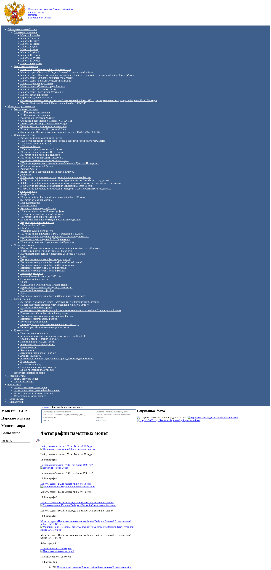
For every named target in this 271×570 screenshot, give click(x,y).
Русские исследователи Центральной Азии (43, 129)
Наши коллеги (15, 401)
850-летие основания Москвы (36, 200)
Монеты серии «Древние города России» (42, 86)
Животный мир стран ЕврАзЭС (37, 344)
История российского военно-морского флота (44, 327)
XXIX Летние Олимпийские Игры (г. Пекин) (44, 284)
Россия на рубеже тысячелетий (36, 231)
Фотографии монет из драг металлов (33, 393)
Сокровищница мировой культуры (39, 367)
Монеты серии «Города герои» (36, 83)
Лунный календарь (30, 355)
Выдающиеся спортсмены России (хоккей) (43, 270)
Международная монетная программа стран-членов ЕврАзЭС (53, 336)
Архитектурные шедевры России (38, 208)
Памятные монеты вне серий (29, 372)
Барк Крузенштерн (30, 202)
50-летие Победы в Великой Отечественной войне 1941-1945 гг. (54, 304)
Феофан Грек (27, 194)
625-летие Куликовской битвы (36, 166)
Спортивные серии (24, 245)
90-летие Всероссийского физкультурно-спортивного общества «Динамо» (60, 248)
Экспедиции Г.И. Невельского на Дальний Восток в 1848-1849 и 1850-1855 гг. (62, 132)
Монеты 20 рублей (30, 57)
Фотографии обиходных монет (30, 387)
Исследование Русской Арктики (37, 118)
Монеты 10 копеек (30, 41)
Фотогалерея (14, 384)
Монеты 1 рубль (29, 46)
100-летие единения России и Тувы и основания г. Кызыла (51, 233)
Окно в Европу (28, 191)
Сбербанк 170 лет (29, 228)
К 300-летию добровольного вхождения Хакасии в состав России (55, 177)
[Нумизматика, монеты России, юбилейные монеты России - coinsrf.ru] (15, 24)
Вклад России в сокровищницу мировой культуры (47, 171)
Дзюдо (23, 293)
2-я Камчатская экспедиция (35, 115)
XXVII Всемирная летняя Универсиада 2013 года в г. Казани (52, 253)
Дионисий (26, 174)
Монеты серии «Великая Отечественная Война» (46, 80)
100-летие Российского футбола (37, 290)
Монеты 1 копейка (30, 35)
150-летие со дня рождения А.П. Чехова (41, 149)
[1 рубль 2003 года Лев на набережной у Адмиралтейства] (168, 420)
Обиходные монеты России (22, 29)
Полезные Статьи (17, 375)
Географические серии (26, 109)
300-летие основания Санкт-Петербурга (41, 157)
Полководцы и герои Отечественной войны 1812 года (49, 324)
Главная (44, 407)
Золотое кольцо (28, 205)
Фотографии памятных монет (30, 396)
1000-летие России (30, 146)
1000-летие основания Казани (36, 143)
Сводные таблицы (24, 381)
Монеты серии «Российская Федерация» (42, 92)
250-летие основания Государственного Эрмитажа (47, 242)
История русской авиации (34, 321)
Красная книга (28, 350)
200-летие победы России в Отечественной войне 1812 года (52, 197)
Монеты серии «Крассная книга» (38, 89)
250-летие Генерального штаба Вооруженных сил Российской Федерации (59, 302)
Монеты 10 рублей (30, 55)
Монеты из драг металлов (21, 106)
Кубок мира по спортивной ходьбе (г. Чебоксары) (46, 287)
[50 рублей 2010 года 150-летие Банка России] (213, 417)
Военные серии (22, 299)
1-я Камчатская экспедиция (35, 112)
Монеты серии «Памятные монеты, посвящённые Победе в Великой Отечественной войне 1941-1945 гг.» (77, 75)
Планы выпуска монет (26, 378)
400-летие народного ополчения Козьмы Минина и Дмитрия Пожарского (59, 163)
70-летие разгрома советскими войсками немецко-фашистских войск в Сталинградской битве (70, 310)
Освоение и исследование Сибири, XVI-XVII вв (46, 120)
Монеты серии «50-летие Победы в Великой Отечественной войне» (56, 72)
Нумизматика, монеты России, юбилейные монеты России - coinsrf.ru (94, 567)
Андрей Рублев (28, 169)
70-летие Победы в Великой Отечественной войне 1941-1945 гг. (54, 103)
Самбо (23, 256)
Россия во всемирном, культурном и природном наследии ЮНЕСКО (57, 358)
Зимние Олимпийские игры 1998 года (40, 276)
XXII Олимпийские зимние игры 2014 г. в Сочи (46, 251)
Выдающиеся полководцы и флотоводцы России (46, 316)
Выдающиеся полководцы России (38, 318)
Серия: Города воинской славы (36, 97)
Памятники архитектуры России (37, 341)
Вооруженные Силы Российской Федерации (44, 313)
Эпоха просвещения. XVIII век (37, 369)
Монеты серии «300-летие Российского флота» (45, 69)
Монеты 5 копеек (29, 38)
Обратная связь (16, 399)
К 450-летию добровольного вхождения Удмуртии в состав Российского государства (65, 188)
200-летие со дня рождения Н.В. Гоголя (41, 152)
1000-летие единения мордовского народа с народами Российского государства (62, 140)
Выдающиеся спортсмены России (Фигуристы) (45, 259)
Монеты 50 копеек (30, 43)
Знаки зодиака (28, 347)
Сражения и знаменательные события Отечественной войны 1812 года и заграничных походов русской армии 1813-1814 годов (88, 100)
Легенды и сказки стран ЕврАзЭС (38, 353)
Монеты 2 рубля (29, 49)
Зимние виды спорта (31, 273)
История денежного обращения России (41, 138)
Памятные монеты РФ (26, 66)
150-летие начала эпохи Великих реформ (42, 211)
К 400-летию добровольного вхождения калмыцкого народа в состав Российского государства (71, 183)
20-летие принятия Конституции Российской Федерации (50, 219)
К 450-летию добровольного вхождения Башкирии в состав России (56, 185)
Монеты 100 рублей (31, 63)
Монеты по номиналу (25, 32)
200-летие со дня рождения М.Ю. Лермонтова (45, 239)
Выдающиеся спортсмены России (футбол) (43, 267)
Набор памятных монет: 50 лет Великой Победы (66, 446)
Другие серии (21, 330)
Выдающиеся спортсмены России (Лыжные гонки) (47, 265)
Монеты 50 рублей (30, 60)
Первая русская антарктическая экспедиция (43, 123)
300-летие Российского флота (36, 307)
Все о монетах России (39, 17)
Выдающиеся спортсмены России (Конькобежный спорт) (51, 262)
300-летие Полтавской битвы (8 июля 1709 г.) (44, 160)
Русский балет (28, 361)
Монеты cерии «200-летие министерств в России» (47, 78)
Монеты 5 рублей (29, 52)
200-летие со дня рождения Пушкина (40, 154)
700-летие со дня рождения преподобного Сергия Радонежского (54, 236)
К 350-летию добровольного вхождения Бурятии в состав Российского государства (64, 180)
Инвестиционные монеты (34, 333)
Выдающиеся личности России (37, 222)
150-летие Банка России (33, 225)
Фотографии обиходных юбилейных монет (37, 390)
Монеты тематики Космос (34, 94)
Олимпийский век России (34, 279)
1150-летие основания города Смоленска (42, 214)
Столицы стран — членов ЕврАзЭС (39, 338)
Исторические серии (25, 135)
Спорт (23, 282)
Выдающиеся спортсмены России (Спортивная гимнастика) (52, 296)
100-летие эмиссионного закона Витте (40, 216)
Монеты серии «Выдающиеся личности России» (66, 483)
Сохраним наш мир (30, 364)
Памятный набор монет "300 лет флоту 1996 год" (66, 465)
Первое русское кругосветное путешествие (43, 126)
